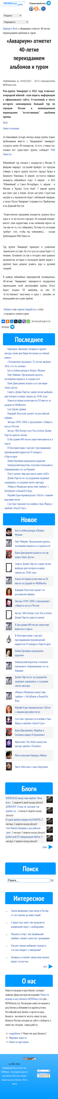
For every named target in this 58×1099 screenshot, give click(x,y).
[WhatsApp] (28, 321)
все (45, 966)
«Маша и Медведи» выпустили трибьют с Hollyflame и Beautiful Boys (31, 696)
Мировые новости (18, 1038)
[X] (16, 321)
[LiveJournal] (20, 321)
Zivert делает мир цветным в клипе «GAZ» (28, 473)
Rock (15, 28)
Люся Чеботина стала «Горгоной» (31, 767)
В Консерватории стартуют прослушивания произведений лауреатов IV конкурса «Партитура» (27, 452)
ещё (45, 847)
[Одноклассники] (7, 321)
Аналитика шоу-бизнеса (12, 1079)
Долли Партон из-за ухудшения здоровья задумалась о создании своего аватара (31, 681)
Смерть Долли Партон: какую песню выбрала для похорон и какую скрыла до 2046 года (33, 568)
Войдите (8, 309)
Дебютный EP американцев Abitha (23, 837)
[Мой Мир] (11, 321)
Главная (6, 28)
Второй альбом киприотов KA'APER (23, 819)
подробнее (14, 1033)
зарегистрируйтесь (26, 309)
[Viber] (24, 321)
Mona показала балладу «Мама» (31, 755)
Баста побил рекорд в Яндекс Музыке (26, 370)
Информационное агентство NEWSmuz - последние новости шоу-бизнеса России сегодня (14, 1071)
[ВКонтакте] (3, 321)
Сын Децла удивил (16, 409)
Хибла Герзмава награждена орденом (26, 461)
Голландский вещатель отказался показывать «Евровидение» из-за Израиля (31, 666)
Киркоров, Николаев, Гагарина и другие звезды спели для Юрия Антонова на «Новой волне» (26, 353)
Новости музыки (11, 128)
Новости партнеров (19, 1042)
